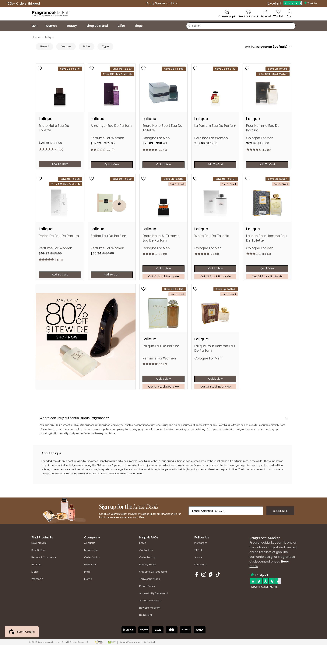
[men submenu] (41, 26)
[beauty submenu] (80, 26)
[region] (162, 464)
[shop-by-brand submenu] (111, 26)
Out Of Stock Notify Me (163, 276)
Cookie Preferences (129, 641)
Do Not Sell (149, 641)
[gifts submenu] (128, 26)
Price (86, 46)
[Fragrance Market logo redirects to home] (50, 13)
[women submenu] (60, 26)
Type (105, 46)
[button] (289, 13)
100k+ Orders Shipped (23, 3)
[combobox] (273, 46)
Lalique (49, 37)
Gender (66, 46)
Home (36, 37)
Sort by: (249, 47)
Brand (44, 46)
